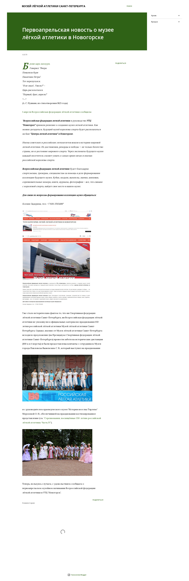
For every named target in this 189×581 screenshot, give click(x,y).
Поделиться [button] (120, 63)
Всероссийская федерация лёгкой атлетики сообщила (61, 112)
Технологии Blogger (78, 575)
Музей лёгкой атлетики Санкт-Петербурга (53, 6)
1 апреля (26, 112)
